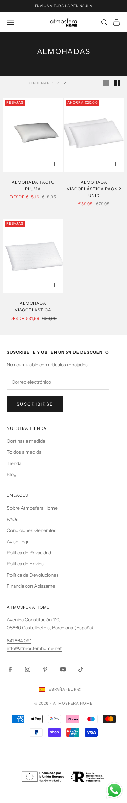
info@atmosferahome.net (34, 648)
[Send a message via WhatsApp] (114, 790)
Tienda (14, 463)
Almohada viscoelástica (33, 306)
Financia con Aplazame (31, 586)
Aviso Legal (18, 541)
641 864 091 (19, 641)
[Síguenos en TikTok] (80, 669)
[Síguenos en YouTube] (63, 669)
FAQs (12, 519)
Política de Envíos (25, 564)
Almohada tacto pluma (33, 185)
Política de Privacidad (29, 553)
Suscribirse (35, 404)
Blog (11, 474)
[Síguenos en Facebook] (10, 669)
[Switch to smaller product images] (117, 83)
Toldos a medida (24, 452)
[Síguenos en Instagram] (27, 669)
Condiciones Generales (31, 530)
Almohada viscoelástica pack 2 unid (94, 188)
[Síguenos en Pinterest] (45, 669)
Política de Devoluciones (33, 575)
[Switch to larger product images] (106, 83)
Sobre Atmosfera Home (32, 508)
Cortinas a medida (26, 441)
